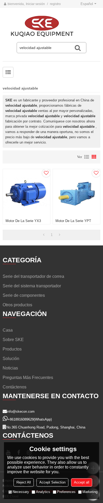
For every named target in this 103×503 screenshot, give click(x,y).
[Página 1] (43, 235)
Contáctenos (14, 387)
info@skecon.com (21, 411)
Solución (11, 358)
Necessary (21, 492)
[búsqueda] (77, 47)
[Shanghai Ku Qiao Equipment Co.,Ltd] (51, 26)
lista (86, 157)
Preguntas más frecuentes (28, 377)
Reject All (23, 482)
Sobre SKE (13, 339)
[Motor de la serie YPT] (76, 192)
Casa (8, 330)
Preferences (66, 492)
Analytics (43, 492)
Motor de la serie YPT (73, 221)
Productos (12, 349)
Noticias (10, 368)
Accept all (81, 482)
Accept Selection (52, 482)
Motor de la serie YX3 (23, 221)
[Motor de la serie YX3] (26, 192)
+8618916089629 (21, 419)
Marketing (89, 492)
